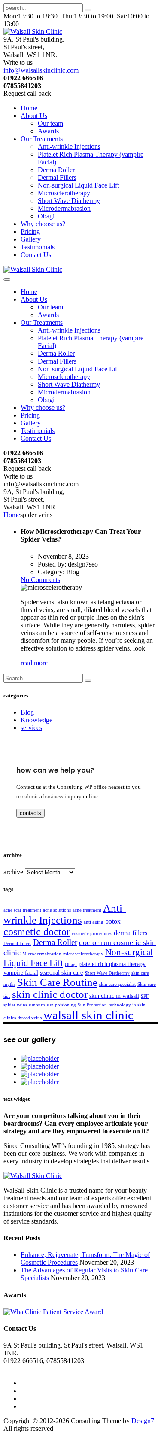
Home (29, 108)
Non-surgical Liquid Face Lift (78, 185)
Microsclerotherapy (64, 193)
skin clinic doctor (50, 994)
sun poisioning (61, 1005)
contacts (30, 813)
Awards (48, 131)
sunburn (37, 1005)
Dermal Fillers (57, 177)
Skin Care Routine (57, 982)
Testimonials (38, 247)
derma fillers (130, 932)
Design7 (142, 1420)
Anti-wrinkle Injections (69, 146)
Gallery (31, 239)
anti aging (93, 922)
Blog (27, 712)
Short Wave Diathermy (69, 200)
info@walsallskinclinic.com (41, 70)
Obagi (46, 216)
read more (34, 662)
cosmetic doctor (36, 931)
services (31, 727)
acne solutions (57, 910)
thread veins (30, 1017)
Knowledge (36, 720)
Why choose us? (43, 223)
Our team (50, 123)
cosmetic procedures (92, 933)
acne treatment (87, 910)
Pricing (30, 231)
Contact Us (36, 254)
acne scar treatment (22, 910)
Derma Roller (56, 169)
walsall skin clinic (88, 1015)
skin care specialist (117, 984)
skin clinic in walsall (114, 996)
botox (113, 921)
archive (13, 872)
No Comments (40, 579)
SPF (145, 996)
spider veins (15, 1005)
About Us (34, 115)
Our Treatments (42, 138)
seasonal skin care (61, 972)
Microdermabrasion (64, 208)
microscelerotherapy (83, 953)
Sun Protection (92, 1005)
